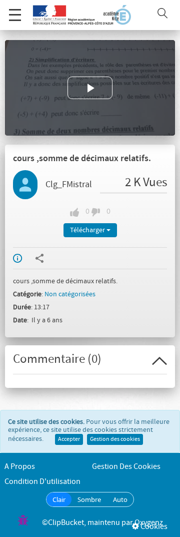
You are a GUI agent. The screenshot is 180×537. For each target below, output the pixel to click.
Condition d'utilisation (42, 481)
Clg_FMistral (69, 185)
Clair (59, 499)
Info (24, 258)
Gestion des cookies (115, 439)
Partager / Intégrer (46, 258)
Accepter (69, 439)
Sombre (89, 499)
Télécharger (88, 230)
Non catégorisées (70, 294)
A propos (19, 466)
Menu (15, 15)
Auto (120, 499)
